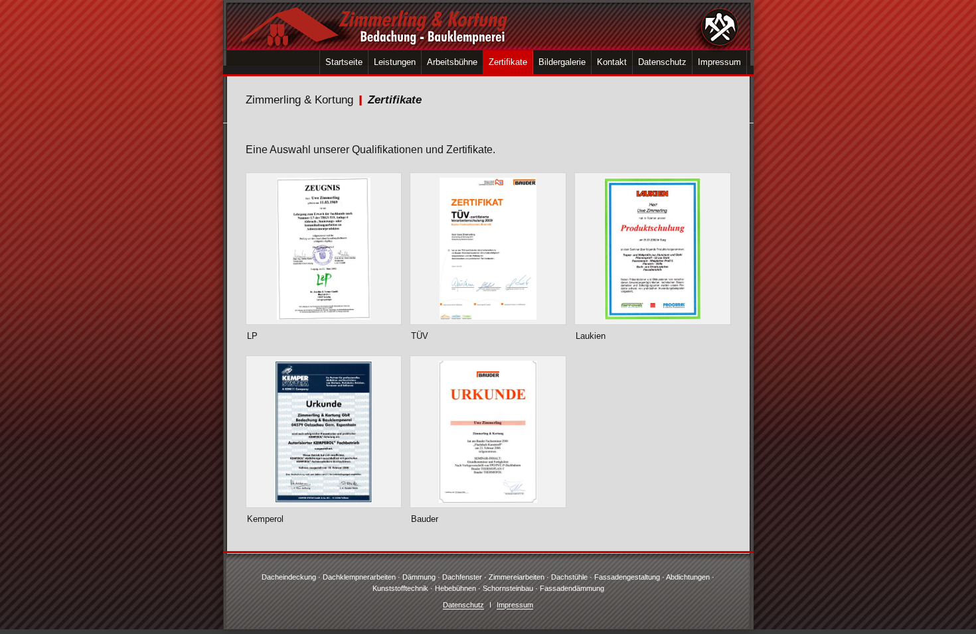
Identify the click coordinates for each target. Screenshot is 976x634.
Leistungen (395, 62)
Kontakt (612, 62)
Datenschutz (662, 62)
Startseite (344, 62)
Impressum (719, 62)
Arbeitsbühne (452, 62)
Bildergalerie (562, 62)
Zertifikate (508, 62)
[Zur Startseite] (488, 25)
